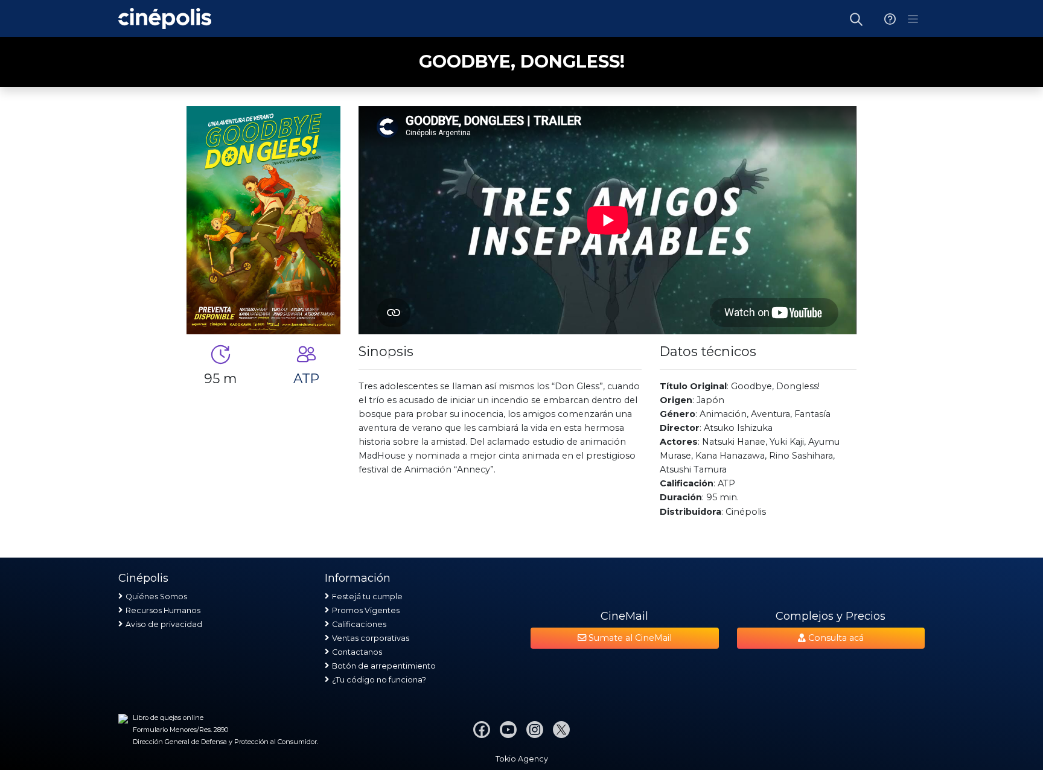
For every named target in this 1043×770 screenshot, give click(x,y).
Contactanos (357, 652)
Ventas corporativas (370, 638)
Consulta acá (835, 637)
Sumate (629, 637)
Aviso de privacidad (164, 624)
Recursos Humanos (163, 610)
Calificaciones (359, 624)
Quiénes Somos (156, 596)
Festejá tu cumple (367, 596)
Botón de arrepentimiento (384, 665)
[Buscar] (856, 18)
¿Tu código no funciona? (379, 679)
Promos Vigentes (366, 610)
